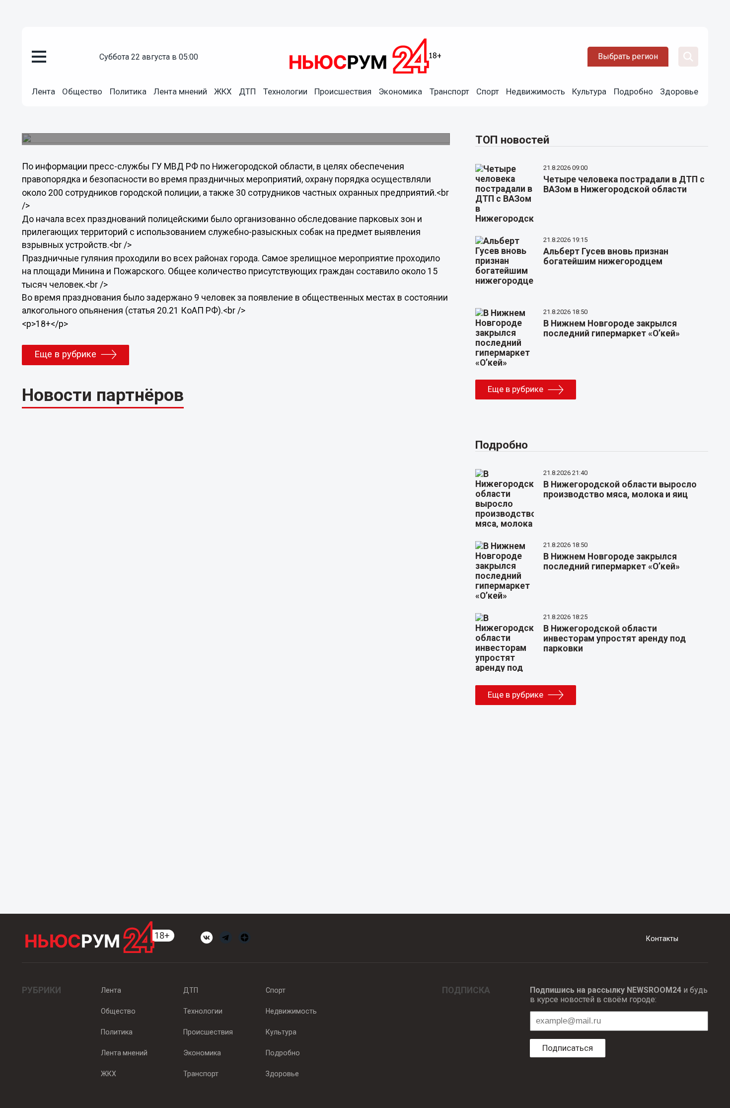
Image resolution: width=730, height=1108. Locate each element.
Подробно (633, 91)
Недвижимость (535, 91)
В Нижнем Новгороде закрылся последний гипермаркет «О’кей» (611, 328)
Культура (589, 91)
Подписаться (567, 1048)
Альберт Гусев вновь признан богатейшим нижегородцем (605, 256)
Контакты (662, 939)
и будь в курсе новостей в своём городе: (619, 994)
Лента (43, 91)
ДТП (247, 91)
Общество (82, 91)
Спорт (487, 91)
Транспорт (449, 91)
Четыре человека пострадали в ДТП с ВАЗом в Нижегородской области (624, 184)
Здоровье (679, 91)
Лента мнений (180, 91)
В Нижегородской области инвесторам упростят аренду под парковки (614, 638)
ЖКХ (223, 91)
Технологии (285, 91)
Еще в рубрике (65, 354)
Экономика (400, 91)
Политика (128, 91)
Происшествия (342, 91)
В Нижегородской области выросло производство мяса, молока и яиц (620, 489)
